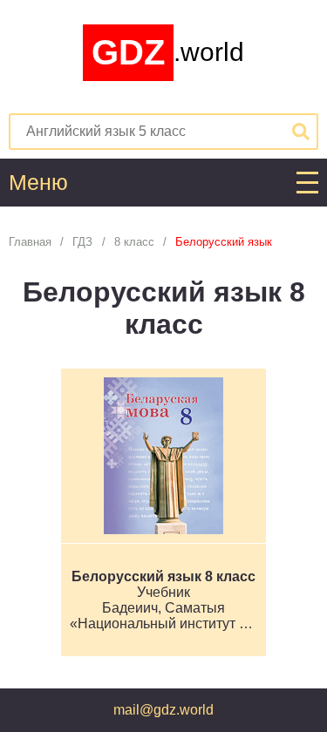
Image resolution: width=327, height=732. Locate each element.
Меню (38, 182)
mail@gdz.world (163, 709)
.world (168, 52)
